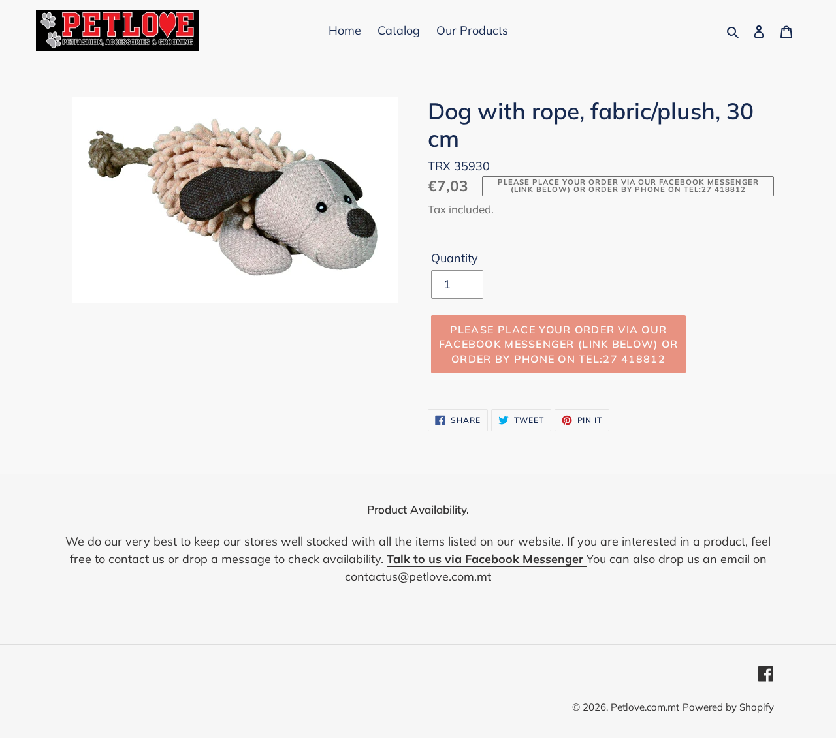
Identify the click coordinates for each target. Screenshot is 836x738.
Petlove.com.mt (645, 707)
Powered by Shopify (728, 707)
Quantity (454, 258)
